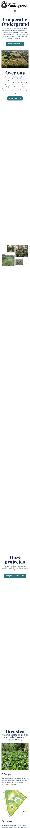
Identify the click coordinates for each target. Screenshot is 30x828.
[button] (15, 11)
